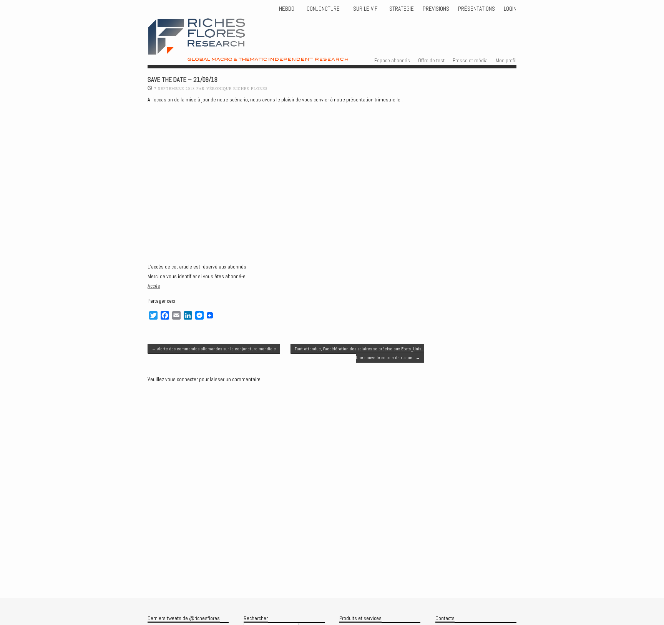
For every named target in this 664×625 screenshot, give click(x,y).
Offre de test (431, 60)
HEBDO (286, 9)
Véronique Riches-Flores (237, 88)
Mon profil (506, 60)
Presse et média (470, 60)
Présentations (476, 9)
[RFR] (267, 54)
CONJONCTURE (324, 9)
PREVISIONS (436, 9)
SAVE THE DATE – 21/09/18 (182, 80)
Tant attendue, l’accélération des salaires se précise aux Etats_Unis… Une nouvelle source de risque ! (359, 353)
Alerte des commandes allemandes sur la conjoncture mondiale (214, 348)
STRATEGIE (401, 9)
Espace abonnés (392, 60)
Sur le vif (364, 9)
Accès (154, 285)
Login (510, 9)
